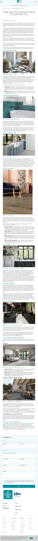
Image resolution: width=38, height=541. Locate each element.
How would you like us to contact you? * (9, 453)
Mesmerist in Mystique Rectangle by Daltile (11, 119)
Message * (4, 471)
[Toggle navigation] (1, 1)
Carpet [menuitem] (4, 526)
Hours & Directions (6, 508)
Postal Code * (5, 465)
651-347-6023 (25, 5)
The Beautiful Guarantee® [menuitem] (22, 527)
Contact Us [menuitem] (30, 525)
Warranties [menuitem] (22, 528)
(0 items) (36, 1)
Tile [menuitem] (3, 529)
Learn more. (18, 539)
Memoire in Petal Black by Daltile (9, 156)
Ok (31, 538)
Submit (19, 486)
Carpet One (5, 8)
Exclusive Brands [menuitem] (21, 533)
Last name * (21, 443)
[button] (33, 2)
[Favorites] (34, 2)
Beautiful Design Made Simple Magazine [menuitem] (13, 527)
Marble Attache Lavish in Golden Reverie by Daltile (12, 325)
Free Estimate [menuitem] (5, 531)
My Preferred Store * (23, 465)
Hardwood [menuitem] (4, 524)
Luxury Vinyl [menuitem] (5, 522)
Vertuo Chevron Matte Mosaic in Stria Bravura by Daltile (13, 268)
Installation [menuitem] (22, 530)
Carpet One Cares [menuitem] (31, 523)
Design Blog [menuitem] (13, 530)
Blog (9, 8)
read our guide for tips (11, 424)
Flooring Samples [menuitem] (12, 523)
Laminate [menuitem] (4, 527)
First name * (5, 443)
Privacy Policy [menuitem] (31, 529)
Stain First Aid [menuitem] (22, 522)
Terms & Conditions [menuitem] (30, 528)
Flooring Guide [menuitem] (22, 524)
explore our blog (25, 423)
